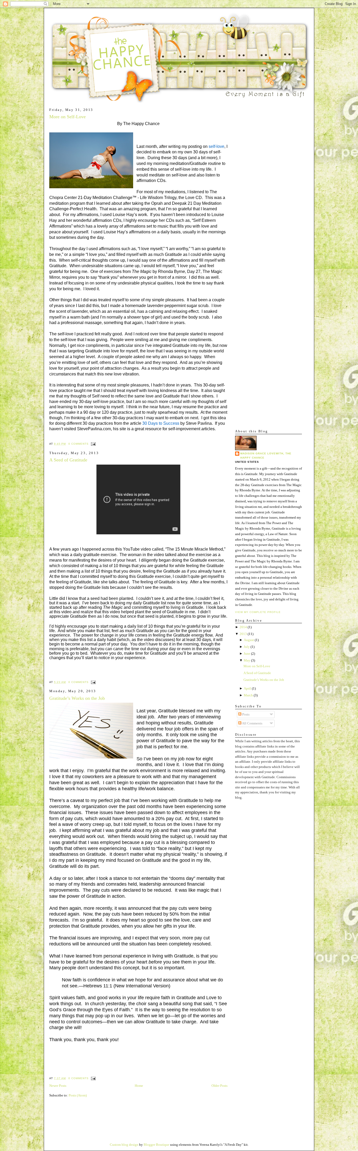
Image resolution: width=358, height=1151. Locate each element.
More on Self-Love (67, 116)
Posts (245, 714)
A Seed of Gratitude (68, 459)
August (249, 640)
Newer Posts (57, 1086)
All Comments (251, 723)
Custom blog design (124, 1145)
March (248, 695)
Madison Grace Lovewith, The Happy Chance (265, 455)
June (247, 653)
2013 (243, 634)
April (247, 688)
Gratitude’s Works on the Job (77, 698)
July (247, 647)
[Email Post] (93, 443)
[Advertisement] (251, 186)
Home (139, 1086)
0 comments (78, 443)
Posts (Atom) (78, 1095)
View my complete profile (258, 612)
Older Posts (219, 1086)
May (247, 660)
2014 (243, 627)
